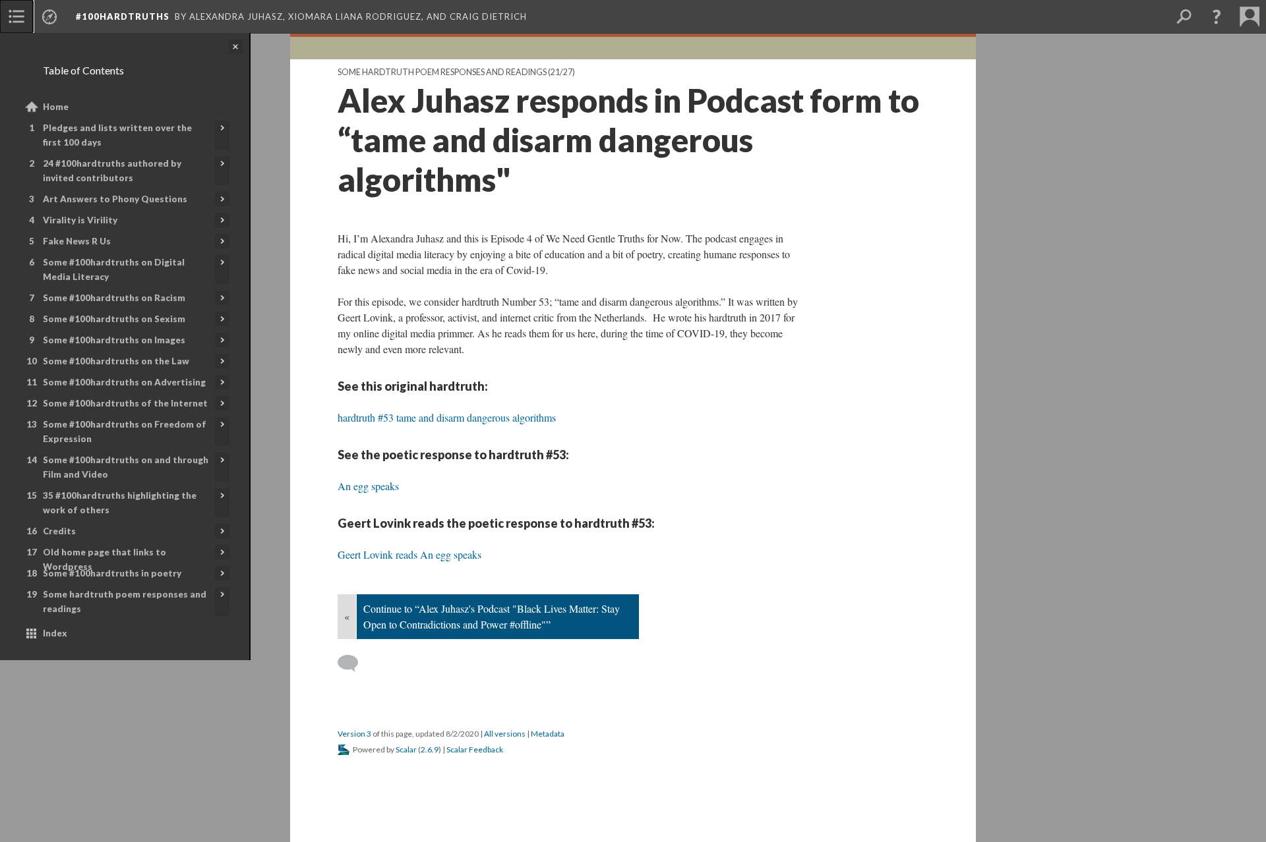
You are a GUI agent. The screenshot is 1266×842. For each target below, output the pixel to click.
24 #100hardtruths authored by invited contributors (112, 170)
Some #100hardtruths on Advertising (124, 382)
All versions (505, 734)
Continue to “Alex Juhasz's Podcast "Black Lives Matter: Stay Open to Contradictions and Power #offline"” (491, 616)
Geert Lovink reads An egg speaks (409, 554)
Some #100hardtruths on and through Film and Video (125, 467)
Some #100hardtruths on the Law (116, 361)
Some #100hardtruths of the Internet (125, 403)
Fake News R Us (77, 241)
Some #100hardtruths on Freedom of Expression (124, 431)
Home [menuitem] (56, 106)
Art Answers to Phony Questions (115, 199)
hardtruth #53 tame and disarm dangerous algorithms (447, 417)
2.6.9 (429, 749)
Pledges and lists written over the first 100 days (117, 135)
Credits (59, 531)
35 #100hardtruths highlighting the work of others (119, 502)
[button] (1216, 16)
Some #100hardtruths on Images (114, 340)
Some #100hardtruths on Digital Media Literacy (114, 269)
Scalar (406, 749)
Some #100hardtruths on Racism (114, 298)
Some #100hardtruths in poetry (112, 573)
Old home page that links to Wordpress (104, 559)
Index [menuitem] (55, 633)
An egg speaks (368, 486)
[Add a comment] (354, 663)
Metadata (547, 734)
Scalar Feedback (474, 749)
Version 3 (354, 734)
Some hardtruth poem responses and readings (124, 601)
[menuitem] (16, 16)
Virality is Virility (80, 220)
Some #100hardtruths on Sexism (114, 319)
